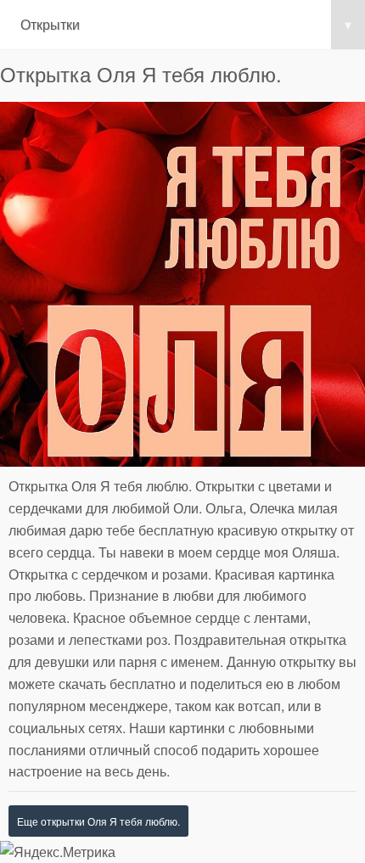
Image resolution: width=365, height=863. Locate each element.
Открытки (185, 24)
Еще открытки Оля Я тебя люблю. (98, 821)
